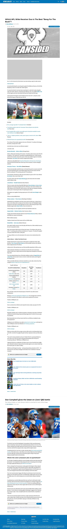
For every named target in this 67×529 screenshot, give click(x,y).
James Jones (39, 185)
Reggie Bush (36, 255)
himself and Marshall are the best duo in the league (30, 160)
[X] (58, 1)
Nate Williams (10, 24)
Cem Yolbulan (10, 404)
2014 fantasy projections (29, 323)
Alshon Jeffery (19, 151)
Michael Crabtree (18, 211)
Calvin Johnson (10, 83)
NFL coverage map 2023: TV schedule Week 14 (17, 124)
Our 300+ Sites (46, 519)
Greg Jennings (31, 185)
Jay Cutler (15, 158)
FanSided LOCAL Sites (35, 1)
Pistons (17, 1)
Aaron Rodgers (35, 192)
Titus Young (13, 243)
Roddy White (10, 222)
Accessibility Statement (12, 523)
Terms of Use (34, 521)
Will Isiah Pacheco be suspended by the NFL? (16, 139)
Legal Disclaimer (56, 521)
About (28, 1)
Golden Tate (39, 91)
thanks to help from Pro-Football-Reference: (20, 262)
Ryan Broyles (21, 243)
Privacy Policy (24, 521)
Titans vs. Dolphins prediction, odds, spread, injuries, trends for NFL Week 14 (23, 135)
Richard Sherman (31, 213)
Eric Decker (9, 176)
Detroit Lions (13, 391)
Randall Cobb (17, 182)
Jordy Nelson (10, 182)
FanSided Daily (56, 519)
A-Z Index (23, 523)
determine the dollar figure (30, 322)
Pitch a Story (9, 521)
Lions (14, 1)
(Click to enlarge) (10, 302)
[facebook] (60, 1)
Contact (33, 519)
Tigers (21, 1)
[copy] (13, 26)
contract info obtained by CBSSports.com (20, 295)
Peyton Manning (22, 178)
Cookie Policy (45, 521)
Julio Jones (16, 222)
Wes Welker (19, 166)
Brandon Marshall (11, 151)
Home (8, 391)
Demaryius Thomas (11, 166)
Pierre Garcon (19, 199)
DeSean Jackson (10, 199)
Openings (23, 519)
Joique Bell (9, 256)
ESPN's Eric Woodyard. (27, 463)
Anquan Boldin (10, 211)
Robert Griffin (19, 206)
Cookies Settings (34, 523)
